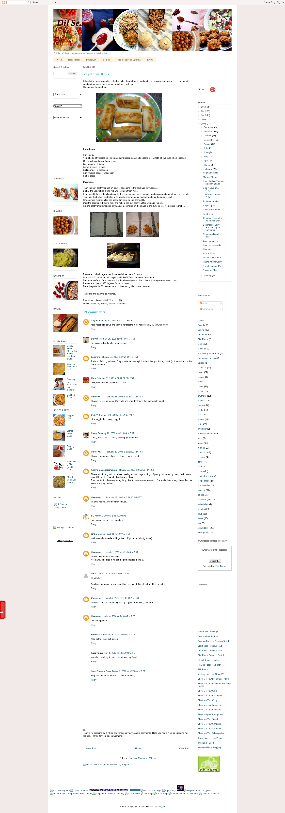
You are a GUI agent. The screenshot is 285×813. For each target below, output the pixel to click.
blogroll (201, 377)
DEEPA (94, 415)
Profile (59, 60)
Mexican (202, 348)
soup (200, 514)
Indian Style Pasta (212, 257)
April (206, 160)
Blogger (161, 806)
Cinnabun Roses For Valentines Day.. (212, 219)
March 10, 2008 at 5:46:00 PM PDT (118, 616)
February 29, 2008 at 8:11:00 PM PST (124, 497)
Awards (201, 325)
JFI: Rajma (203, 669)
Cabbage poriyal (210, 241)
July (206, 148)
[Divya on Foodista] (209, 793)
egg (199, 414)
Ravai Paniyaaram (212, 209)
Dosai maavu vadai (212, 245)
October (208, 135)
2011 (203, 111)
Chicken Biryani (71, 396)
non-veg (201, 457)
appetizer (95, 303)
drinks (201, 410)
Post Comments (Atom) (144, 758)
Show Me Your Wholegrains (211, 733)
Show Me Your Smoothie (209, 728)
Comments (207, 309)
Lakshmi (95, 357)
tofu (199, 523)
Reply (93, 329)
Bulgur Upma (209, 205)
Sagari (94, 320)
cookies (201, 400)
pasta (200, 466)
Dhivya (94, 339)
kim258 (141, 806)
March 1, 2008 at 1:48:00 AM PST (111, 516)
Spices (201, 363)
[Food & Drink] (132, 793)
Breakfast (202, 334)
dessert (201, 405)
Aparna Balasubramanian (104, 470)
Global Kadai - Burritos (208, 660)
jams (200, 438)
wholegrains (203, 532)
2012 (203, 107)
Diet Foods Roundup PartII (210, 650)
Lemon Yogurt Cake (70, 433)
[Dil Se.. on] (206, 92)
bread (200, 381)
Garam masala (90, 167)
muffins (201, 448)
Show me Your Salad (208, 719)
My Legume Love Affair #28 (211, 674)
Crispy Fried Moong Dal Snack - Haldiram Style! (72, 352)
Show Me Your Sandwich (210, 724)
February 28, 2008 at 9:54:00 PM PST (117, 339)
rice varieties (204, 485)
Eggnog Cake (70, 447)
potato (201, 471)
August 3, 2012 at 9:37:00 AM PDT (128, 671)
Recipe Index (74, 60)
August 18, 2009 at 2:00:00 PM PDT (118, 634)
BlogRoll (106, 60)
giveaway (202, 429)
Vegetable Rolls (96, 74)
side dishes (203, 504)
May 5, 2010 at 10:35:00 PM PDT (120, 653)
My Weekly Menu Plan (208, 353)
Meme (201, 344)
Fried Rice (208, 214)
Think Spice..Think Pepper (210, 738)
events (201, 419)
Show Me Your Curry (207, 700)
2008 (203, 124)
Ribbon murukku (211, 201)
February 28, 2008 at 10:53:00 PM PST (124, 396)
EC (92, 516)
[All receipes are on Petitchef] (183, 793)
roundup (201, 490)
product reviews (205, 476)
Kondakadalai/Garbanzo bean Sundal (213, 182)
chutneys (202, 396)
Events (150, 60)
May (206, 156)
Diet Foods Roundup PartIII (211, 655)
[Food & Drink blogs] (151, 790)
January (208, 275)
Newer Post (91, 748)
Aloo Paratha (209, 253)
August (207, 144)
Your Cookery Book (101, 671)
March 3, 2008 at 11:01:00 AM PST (122, 598)
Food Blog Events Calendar (128, 60)
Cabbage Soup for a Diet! (72, 366)
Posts (205, 303)
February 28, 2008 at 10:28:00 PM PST (115, 378)
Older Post (184, 748)
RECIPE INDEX (61, 410)
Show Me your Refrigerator (210, 714)
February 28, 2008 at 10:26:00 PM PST (119, 357)
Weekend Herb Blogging (209, 747)
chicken (201, 391)
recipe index (203, 481)
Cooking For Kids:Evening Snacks (214, 641)
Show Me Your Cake (207, 691)
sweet (200, 518)
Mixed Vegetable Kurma (71, 480)
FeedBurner (220, 566)
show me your (204, 499)
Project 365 (91, 60)
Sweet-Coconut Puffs (213, 266)
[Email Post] (120, 300)
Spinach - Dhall (210, 270)
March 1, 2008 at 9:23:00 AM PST (122, 552)
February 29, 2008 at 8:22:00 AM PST (116, 433)
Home (138, 748)
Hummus (207, 249)
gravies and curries (207, 433)
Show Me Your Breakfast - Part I (213, 679)
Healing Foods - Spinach (209, 665)
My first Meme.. (210, 177)
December (209, 127)
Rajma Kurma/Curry (212, 262)
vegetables (122, 303)
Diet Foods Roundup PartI (210, 646)
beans (201, 372)
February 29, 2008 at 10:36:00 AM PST (124, 452)
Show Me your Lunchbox (209, 705)
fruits (200, 424)
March (207, 165)
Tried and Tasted (206, 743)
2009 (203, 119)
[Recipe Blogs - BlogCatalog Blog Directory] (71, 793)
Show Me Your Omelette (209, 709)
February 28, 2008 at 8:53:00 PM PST (117, 320)
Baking (104, 303)
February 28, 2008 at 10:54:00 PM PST (118, 415)
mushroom (203, 452)
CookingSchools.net (65, 541)
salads (201, 495)
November (209, 131)
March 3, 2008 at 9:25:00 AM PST (113, 573)
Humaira (95, 634)
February (208, 169)
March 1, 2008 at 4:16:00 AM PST (114, 534)
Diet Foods (203, 339)
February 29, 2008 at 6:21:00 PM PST (136, 470)
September (209, 140)
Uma (93, 378)
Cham (94, 433)
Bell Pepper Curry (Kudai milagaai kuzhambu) (211, 227)
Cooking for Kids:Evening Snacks (72, 384)
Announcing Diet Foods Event (72, 465)
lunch (200, 443)
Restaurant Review (207, 358)
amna (94, 534)
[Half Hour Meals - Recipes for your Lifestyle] (79, 790)
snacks (112, 303)
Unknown (96, 396)
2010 (203, 115)
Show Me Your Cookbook (210, 695)
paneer (201, 462)
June (206, 152)
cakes (201, 386)
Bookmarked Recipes (208, 636)
